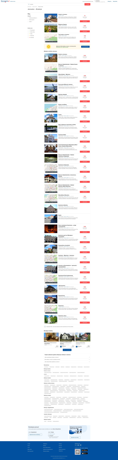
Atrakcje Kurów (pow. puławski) (63, 381)
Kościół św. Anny (62, 315)
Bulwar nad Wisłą (62, 104)
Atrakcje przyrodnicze (55, 421)
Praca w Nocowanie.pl (46, 447)
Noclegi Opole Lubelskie (48, 405)
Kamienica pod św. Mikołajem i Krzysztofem (65, 236)
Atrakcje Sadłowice (54, 387)
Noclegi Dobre (82, 398)
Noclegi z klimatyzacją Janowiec (67, 410)
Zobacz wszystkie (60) (67, 349)
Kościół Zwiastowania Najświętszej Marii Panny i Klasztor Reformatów (67, 145)
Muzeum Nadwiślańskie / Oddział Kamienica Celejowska (66, 155)
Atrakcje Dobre (83, 386)
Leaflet (47, 41)
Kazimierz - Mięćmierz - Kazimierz (66, 255)
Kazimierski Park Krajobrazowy (65, 275)
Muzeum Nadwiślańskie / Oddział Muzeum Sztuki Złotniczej (66, 185)
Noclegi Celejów (69, 402)
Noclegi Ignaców (55, 401)
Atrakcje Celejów (69, 390)
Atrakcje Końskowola (73, 379)
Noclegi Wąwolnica (61, 404)
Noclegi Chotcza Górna (62, 402)
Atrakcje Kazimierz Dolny (54, 379)
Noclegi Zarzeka (74, 404)
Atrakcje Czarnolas (80, 379)
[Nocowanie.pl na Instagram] (80, 445)
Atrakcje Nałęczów (71, 381)
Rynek (59, 215)
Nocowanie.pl (29, 6)
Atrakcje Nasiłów (69, 386)
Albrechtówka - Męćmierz (64, 74)
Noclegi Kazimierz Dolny (48, 398)
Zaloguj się (109, 1)
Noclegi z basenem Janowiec (48, 410)
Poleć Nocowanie (30, 451)
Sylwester (58, 456)
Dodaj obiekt (115, 1)
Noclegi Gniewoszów (67, 404)
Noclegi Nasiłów (69, 398)
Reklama (44, 445)
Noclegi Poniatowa (80, 404)
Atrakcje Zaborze (75, 390)
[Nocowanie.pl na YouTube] (78, 445)
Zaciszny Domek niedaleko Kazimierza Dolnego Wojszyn (50, 343)
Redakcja (60, 443)
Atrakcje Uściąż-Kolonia (61, 389)
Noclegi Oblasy (46, 397)
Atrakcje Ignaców (55, 389)
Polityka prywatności (62, 449)
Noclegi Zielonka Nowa (54, 404)
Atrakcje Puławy (61, 379)
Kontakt (29, 443)
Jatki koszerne (61, 285)
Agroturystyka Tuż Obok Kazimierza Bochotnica (65, 343)
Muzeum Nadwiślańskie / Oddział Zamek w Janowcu (67, 65)
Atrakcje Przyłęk (80, 389)
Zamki (50, 417)
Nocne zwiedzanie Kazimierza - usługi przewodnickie (67, 225)
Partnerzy (60, 447)
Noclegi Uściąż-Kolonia (61, 401)
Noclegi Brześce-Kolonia (55, 398)
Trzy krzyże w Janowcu (63, 34)
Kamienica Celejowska (63, 165)
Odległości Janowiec (85, 417)
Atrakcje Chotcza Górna (62, 390)
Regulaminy (61, 450)
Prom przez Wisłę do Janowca (65, 84)
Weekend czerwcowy (62, 456)
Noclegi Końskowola (81, 402)
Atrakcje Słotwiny (86, 389)
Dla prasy (60, 445)
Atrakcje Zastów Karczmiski (76, 386)
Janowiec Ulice (79, 417)
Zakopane (66, 456)
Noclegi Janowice (59, 397)
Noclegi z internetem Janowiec (77, 410)
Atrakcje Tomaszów (73, 387)
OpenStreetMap (51, 41)
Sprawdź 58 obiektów (85, 46)
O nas (29, 447)
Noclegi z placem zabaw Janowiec (78, 409)
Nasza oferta (30, 449)
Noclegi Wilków (68, 401)
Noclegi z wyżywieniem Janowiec (68, 409)
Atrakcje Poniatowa (47, 381)
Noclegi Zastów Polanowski (72, 397)
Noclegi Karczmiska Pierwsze (53, 402)
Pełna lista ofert (60, 417)
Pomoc (29, 445)
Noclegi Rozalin (88, 402)
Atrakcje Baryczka (63, 386)
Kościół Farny (61, 295)
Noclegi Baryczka (62, 398)
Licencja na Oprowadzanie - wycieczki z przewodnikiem (67, 266)
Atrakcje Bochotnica (61, 387)
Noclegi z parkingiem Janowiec (58, 409)
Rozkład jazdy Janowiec (73, 417)
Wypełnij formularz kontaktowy (35, 434)
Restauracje (54, 417)
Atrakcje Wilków (68, 389)
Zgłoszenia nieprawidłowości (48, 449)
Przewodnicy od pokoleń (64, 245)
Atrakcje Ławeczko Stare (48, 387)
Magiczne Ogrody (62, 24)
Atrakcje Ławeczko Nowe (48, 389)
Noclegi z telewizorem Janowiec (49, 409)
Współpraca (45, 443)
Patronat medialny (46, 451)
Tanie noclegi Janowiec (56, 372)
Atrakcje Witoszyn (67, 379)
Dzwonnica (61, 305)
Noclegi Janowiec (34, 6)
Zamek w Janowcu (62, 14)
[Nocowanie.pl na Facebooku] (76, 445)
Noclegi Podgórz (85, 397)
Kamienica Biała (62, 134)
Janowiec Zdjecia (66, 417)
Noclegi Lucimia (74, 401)
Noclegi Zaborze (75, 402)
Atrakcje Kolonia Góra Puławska (82, 387)
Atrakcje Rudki (67, 387)
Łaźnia (59, 114)
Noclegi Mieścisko (47, 404)
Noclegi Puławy (46, 402)
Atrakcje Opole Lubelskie (54, 381)
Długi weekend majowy (53, 456)
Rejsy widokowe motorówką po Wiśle (67, 124)
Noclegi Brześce (65, 397)
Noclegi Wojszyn (79, 397)
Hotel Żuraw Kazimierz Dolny (80, 342)
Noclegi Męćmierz (52, 397)
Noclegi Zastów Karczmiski (75, 398)
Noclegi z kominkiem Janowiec (57, 410)
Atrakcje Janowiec (47, 379)
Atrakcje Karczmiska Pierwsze (54, 390)
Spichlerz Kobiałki (62, 94)
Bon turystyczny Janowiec (64, 412)
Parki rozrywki (46, 417)
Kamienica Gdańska (63, 205)
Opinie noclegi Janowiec (73, 372)
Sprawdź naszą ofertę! (74, 437)
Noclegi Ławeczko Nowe (48, 401)
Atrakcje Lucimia (74, 389)
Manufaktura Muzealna (63, 195)
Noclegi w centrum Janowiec (64, 372)
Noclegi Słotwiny (85, 401)
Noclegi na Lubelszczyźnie (81, 372)
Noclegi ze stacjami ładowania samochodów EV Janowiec (52, 412)
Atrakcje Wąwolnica (86, 379)
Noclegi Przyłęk (79, 401)
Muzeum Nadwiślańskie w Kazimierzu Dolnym (67, 175)
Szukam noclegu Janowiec (48, 372)
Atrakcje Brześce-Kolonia (56, 386)
